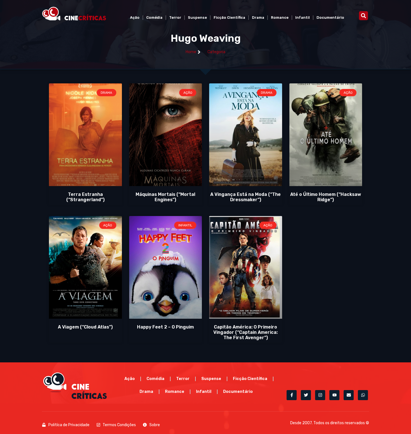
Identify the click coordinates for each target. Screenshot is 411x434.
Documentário (330, 17)
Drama (258, 17)
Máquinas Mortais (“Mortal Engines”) (165, 197)
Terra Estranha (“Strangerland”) (85, 197)
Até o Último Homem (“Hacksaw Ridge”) (325, 197)
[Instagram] (320, 395)
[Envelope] (349, 395)
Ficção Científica (229, 17)
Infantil (302, 17)
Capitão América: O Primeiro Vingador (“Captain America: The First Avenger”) (245, 332)
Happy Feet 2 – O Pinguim (165, 327)
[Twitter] (306, 395)
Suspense (197, 17)
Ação (135, 17)
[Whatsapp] (363, 395)
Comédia (154, 17)
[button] (363, 15)
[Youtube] (334, 395)
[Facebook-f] (292, 395)
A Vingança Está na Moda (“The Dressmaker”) (245, 197)
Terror (175, 17)
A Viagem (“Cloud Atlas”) (85, 327)
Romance (280, 17)
